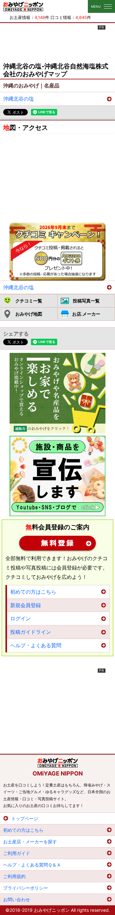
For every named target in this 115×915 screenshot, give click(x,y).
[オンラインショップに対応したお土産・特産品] (57, 393)
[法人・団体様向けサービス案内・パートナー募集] (57, 476)
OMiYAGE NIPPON (58, 773)
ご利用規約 (14, 876)
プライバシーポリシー (25, 888)
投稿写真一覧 (86, 300)
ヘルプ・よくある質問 (35, 645)
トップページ (24, 818)
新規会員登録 (57, 543)
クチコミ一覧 (28, 300)
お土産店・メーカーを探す (30, 841)
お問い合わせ (16, 899)
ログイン (20, 618)
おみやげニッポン (23, 6)
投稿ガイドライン (30, 632)
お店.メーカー (86, 314)
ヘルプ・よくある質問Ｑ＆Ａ (32, 864)
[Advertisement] (57, 41)
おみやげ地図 (28, 314)
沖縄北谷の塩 (18, 98)
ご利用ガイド (16, 853)
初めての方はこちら (33, 591)
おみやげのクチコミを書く (57, 252)
